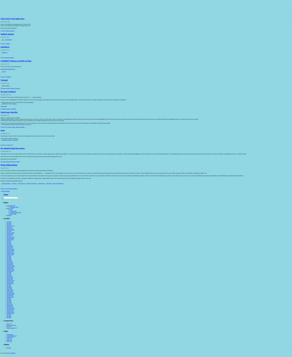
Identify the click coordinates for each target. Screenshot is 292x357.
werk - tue (9, 338)
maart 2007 (9, 245)
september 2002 (10, 312)
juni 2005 (9, 272)
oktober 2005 (10, 268)
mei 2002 (9, 317)
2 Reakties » (8, 77)
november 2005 (10, 267)
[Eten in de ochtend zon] (57, 183)
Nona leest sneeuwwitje (15, 212)
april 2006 (9, 260)
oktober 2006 (10, 252)
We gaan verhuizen (8, 92)
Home (6, 194)
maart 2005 (9, 276)
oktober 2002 (10, 310)
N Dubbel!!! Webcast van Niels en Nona (16, 61)
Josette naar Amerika (9, 112)
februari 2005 (10, 278)
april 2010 (9, 227)
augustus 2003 (10, 297)
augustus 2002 (10, 313)
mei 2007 (9, 243)
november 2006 (10, 250)
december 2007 (10, 236)
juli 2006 (9, 256)
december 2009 (10, 230)
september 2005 (10, 269)
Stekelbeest (5, 47)
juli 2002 (9, 314)
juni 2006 (9, 257)
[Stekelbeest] (4, 52)
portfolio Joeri (10, 337)
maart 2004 (9, 288)
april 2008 (9, 235)
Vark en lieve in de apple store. (13, 19)
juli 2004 (9, 284)
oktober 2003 (10, 295)
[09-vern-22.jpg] (21, 183)
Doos (11, 209)
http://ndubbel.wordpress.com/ (8, 69)
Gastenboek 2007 (11, 205)
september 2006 (10, 253)
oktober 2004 (10, 282)
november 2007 (10, 238)
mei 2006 (9, 258)
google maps (4, 106)
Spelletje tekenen (7, 34)
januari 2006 (10, 264)
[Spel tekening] (8, 39)
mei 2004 (9, 286)
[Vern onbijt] (48, 183)
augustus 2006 (10, 254)
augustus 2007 (10, 239)
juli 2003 (9, 298)
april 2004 (9, 287)
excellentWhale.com (11, 335)
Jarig (3, 130)
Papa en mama (11, 127)
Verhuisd (4, 80)
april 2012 (9, 221)
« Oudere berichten (5, 191)
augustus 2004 (10, 283)
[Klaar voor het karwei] (31, 183)
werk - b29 (9, 341)
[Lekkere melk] (41, 183)
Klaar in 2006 (10, 208)
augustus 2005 (10, 271)
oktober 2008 (10, 234)
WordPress (12, 353)
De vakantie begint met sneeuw (13, 148)
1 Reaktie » (8, 43)
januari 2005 (10, 279)
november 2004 (10, 280)
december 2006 (10, 249)
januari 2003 (10, 306)
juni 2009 (9, 231)
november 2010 (10, 226)
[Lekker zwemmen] (5, 183)
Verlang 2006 (13, 214)
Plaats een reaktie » (10, 30)
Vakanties (9, 215)
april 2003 (9, 302)
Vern (3, 43)
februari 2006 (10, 262)
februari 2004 (10, 290)
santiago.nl (9, 340)
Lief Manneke (13, 211)
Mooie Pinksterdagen (9, 165)
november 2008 (10, 232)
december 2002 (10, 308)
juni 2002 (9, 316)
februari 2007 (10, 246)
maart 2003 (9, 303)
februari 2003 (10, 305)
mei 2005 (9, 273)
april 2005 (9, 275)
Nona (3, 30)
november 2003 (10, 294)
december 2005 (10, 265)
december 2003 (10, 293)
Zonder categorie (6, 88)
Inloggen (9, 347)
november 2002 (10, 309)
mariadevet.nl (10, 334)
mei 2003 (9, 301)
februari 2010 (10, 228)
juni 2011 (9, 223)
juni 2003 (9, 299)
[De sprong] (13, 183)
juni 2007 (9, 242)
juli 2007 (9, 241)
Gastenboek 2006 (14, 207)
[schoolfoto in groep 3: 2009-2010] (9, 140)
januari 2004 (10, 291)
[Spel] (2, 39)
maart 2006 (9, 261)
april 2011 (9, 224)
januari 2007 (10, 247)
